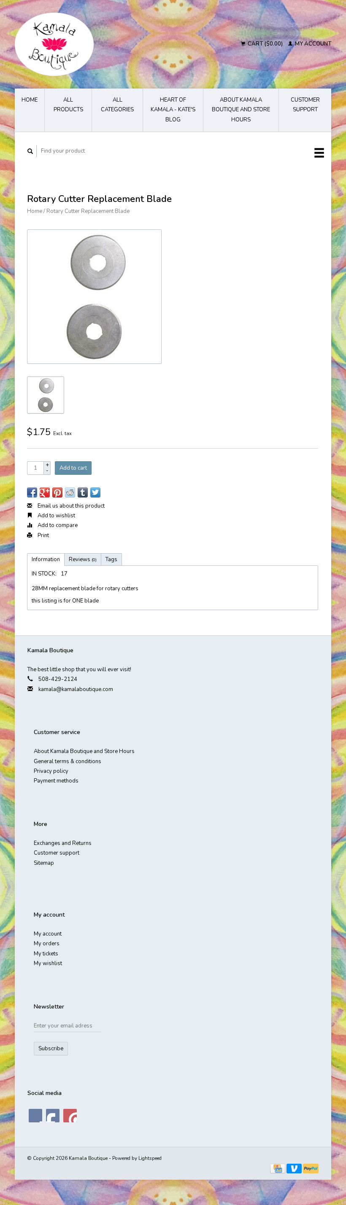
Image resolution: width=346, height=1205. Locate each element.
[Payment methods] (278, 1168)
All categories (117, 104)
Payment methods (56, 781)
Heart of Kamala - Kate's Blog (173, 110)
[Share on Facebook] (32, 492)
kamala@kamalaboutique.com (75, 689)
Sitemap (44, 863)
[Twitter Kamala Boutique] (52, 1115)
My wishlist (48, 963)
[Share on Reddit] (70, 492)
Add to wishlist (55, 515)
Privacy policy (51, 771)
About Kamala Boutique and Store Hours (241, 110)
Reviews (83, 559)
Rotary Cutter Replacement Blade (88, 211)
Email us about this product (70, 506)
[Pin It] (57, 492)
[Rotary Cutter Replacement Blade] (94, 296)
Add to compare (57, 525)
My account (312, 44)
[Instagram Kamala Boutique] (70, 1115)
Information (46, 559)
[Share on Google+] (45, 492)
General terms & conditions (67, 761)
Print (42, 535)
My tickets (46, 954)
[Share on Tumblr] (83, 492)
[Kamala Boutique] (88, 44)
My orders (46, 943)
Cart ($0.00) (265, 44)
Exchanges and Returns (63, 843)
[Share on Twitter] (95, 492)
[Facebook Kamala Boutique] (35, 1115)
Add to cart (73, 468)
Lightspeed (150, 1158)
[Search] (30, 151)
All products (68, 104)
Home (30, 100)
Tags (111, 559)
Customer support (305, 104)
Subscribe (50, 1048)
